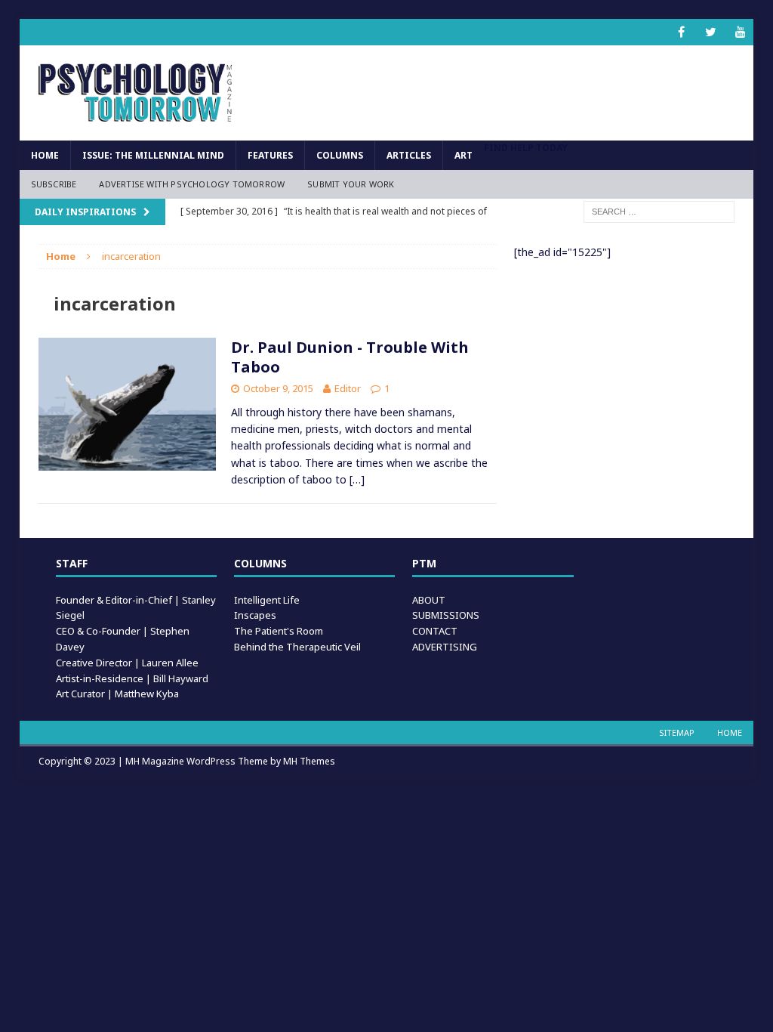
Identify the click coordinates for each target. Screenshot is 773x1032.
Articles (408, 155)
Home (45, 155)
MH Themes (309, 761)
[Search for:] (659, 210)
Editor (347, 388)
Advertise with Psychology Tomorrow (192, 184)
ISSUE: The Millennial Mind (153, 155)
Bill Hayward (180, 678)
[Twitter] (711, 32)
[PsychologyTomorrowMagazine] (136, 93)
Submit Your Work (350, 184)
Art (463, 155)
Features (270, 155)
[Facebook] (681, 32)
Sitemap (676, 732)
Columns (339, 155)
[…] (357, 479)
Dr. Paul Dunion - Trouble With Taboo (350, 357)
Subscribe (54, 184)
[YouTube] (740, 32)
